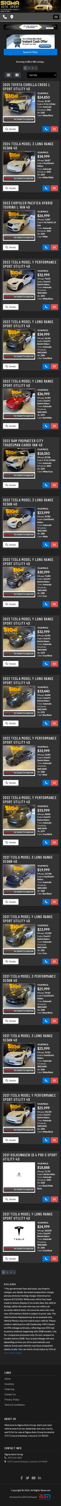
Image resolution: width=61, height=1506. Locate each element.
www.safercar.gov (13, 1352)
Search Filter (30, 52)
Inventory (9, 1384)
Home (7, 1378)
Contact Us (10, 1394)
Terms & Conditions (14, 1404)
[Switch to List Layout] (17, 75)
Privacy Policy (11, 1399)
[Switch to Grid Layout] (8, 75)
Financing (9, 1389)
